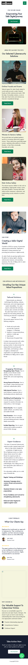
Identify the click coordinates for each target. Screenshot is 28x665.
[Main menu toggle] (24, 3)
